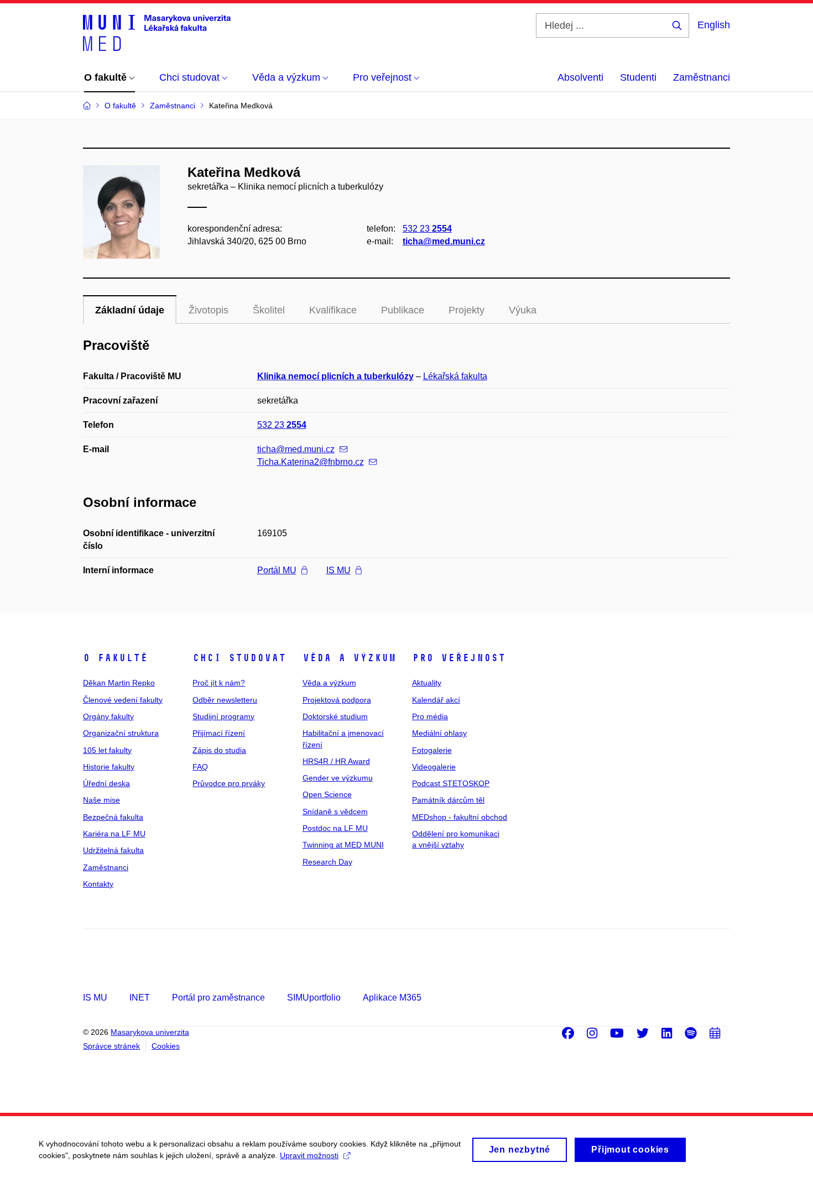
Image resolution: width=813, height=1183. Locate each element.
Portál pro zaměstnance (218, 997)
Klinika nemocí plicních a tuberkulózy (335, 376)
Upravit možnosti (309, 1155)
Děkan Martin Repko (119, 682)
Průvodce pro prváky (228, 783)
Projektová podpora (337, 699)
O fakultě (115, 658)
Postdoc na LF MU (335, 828)
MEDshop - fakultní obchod (459, 817)
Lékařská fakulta (455, 376)
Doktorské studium (335, 716)
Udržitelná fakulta (113, 850)
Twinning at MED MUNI (343, 844)
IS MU (338, 570)
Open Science (327, 794)
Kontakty (98, 884)
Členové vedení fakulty (123, 699)
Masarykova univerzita (150, 1032)
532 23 (427, 228)
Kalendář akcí (436, 699)
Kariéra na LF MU (114, 833)
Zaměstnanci (701, 77)
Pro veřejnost (458, 658)
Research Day (327, 861)
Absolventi (580, 77)
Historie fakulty (108, 766)
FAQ (200, 766)
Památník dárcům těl (448, 799)
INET (139, 997)
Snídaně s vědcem (335, 811)
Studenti (638, 77)
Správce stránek (111, 1045)
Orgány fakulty (108, 716)
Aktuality (426, 682)
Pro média (430, 716)
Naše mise (101, 799)
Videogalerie (434, 766)
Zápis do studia (219, 750)
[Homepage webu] (157, 32)
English (713, 24)
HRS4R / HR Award (336, 761)
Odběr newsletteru (224, 699)
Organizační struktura (121, 733)
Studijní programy (223, 716)
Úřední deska (106, 783)
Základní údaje (129, 310)
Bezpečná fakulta (113, 817)
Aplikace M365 (392, 997)
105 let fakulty (107, 750)
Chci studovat (239, 658)
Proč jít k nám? (218, 682)
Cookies (166, 1045)
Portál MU (276, 570)
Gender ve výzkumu (338, 777)
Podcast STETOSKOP (450, 783)
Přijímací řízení (218, 733)
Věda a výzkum (349, 658)
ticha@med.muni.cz (444, 241)
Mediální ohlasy (439, 733)
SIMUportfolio (314, 997)
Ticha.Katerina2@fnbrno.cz (310, 462)
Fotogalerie (432, 750)
